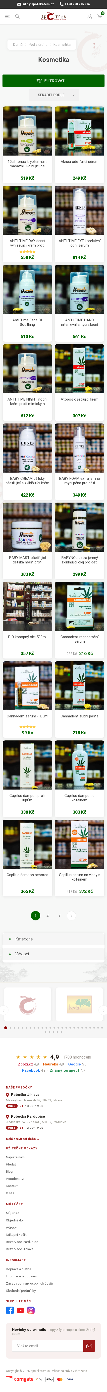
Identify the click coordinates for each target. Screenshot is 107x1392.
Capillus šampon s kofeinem (79, 797)
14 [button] (58, 1028)
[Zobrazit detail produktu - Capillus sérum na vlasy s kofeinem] (79, 844)
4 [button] (18, 1028)
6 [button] (26, 1028)
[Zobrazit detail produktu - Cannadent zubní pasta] (79, 685)
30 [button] (61, 1032)
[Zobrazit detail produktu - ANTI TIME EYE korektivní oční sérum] (79, 210)
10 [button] (42, 1028)
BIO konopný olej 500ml (27, 637)
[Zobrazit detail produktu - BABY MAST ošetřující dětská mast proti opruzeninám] (27, 527)
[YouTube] (20, 1311)
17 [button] (70, 1028)
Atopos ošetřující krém (80, 399)
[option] (28, 1004)
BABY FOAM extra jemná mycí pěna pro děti (79, 480)
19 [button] (78, 1028)
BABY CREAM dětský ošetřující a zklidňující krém (27, 480)
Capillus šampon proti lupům (27, 797)
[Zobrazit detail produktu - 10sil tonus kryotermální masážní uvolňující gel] (27, 131)
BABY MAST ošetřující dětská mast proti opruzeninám (27, 562)
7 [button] (30, 1028)
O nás (10, 1193)
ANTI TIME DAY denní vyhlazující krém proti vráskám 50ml (27, 245)
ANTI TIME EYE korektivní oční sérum (80, 243)
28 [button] (53, 1032)
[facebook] (10, 1311)
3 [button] (14, 1028)
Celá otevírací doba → (23, 1139)
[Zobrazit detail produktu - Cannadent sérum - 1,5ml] (27, 685)
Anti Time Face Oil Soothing (27, 322)
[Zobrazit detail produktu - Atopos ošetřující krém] (79, 368)
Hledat (11, 1164)
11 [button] (46, 1028)
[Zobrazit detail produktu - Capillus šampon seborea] (27, 844)
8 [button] (34, 1028)
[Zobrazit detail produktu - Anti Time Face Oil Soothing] (27, 289)
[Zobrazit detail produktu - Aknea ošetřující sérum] (79, 131)
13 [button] (54, 1028)
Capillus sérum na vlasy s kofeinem (79, 877)
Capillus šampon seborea (27, 875)
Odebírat (89, 1346)
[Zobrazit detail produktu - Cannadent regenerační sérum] (79, 606)
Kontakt (12, 1186)
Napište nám (15, 1157)
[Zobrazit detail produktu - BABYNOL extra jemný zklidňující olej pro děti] (79, 527)
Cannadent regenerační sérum (79, 639)
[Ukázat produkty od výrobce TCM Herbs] (79, 1004)
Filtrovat (54, 81)
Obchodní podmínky (21, 1290)
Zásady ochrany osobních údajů (29, 1283)
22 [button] (90, 1028)
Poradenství (15, 1179)
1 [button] (5, 1027)
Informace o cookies (21, 1276)
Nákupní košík (16, 1235)
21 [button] (86, 1028)
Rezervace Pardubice (22, 1242)
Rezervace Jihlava (19, 1249)
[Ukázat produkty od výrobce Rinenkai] (27, 1004)
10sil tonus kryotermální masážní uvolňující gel (27, 163)
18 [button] (74, 1028)
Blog (9, 1171)
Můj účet (12, 1213)
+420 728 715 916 (77, 4)
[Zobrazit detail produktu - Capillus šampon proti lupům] (27, 765)
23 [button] (94, 1028)
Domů (18, 45)
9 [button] (38, 1028)
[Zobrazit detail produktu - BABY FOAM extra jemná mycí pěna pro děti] (79, 448)
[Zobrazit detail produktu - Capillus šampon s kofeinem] (79, 765)
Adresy (11, 1227)
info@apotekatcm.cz (38, 4)
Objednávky (14, 1220)
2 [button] (10, 1028)
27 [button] (49, 1032)
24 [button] (98, 1028)
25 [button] (102, 1028)
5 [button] (22, 1028)
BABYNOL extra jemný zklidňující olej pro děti (79, 560)
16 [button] (66, 1028)
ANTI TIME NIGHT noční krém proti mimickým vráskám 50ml (27, 403)
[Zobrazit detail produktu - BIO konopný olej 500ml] (27, 606)
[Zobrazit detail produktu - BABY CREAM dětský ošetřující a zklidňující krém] (27, 448)
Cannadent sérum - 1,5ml (27, 716)
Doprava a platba (18, 1269)
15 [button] (62, 1028)
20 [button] (82, 1028)
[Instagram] (31, 1311)
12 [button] (50, 1028)
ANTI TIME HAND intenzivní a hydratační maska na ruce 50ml (79, 324)
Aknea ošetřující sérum (80, 161)
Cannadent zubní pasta (79, 716)
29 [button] (57, 1032)
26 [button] (45, 1032)
